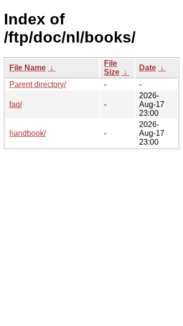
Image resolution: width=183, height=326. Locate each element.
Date (147, 68)
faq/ (15, 104)
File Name (27, 68)
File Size (112, 67)
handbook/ (27, 133)
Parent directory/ (37, 84)
